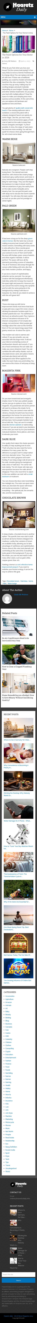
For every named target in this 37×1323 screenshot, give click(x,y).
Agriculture (9, 999)
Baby (7, 1011)
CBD (7, 1036)
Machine (8, 1116)
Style (7, 1156)
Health (7, 1085)
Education (9, 1055)
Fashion (8, 1061)
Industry (8, 1098)
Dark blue (23, 581)
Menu (3, 17)
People (8, 1135)
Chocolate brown (13, 581)
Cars (7, 1030)
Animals (8, 1005)
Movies (8, 1125)
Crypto (7, 1051)
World (7, 1171)
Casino (7, 1033)
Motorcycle (9, 1122)
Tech (7, 1159)
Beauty (8, 1015)
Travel (7, 1165)
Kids (7, 1104)
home (31, 581)
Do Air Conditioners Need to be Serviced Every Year (15, 639)
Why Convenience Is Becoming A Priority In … (17, 1226)
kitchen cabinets (15, 425)
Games (8, 1076)
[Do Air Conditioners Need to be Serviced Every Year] (18, 626)
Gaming (8, 1082)
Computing (9, 1048)
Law (7, 1107)
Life (6, 1110)
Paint (4, 583)
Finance (8, 1064)
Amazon (8, 1002)
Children (8, 1042)
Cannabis (8, 1027)
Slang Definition (11, 1147)
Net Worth (9, 1131)
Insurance (9, 1101)
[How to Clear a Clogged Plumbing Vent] (18, 654)
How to (8, 1095)
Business (8, 1024)
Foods (7, 1070)
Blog (7, 1021)
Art (6, 1008)
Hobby (7, 1088)
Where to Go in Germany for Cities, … (22, 1213)
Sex (6, 1144)
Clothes (8, 1045)
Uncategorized (10, 1168)
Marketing (9, 1119)
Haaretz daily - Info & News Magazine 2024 (18, 1316)
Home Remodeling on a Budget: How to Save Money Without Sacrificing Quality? (18, 697)
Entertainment (10, 1058)
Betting (8, 1018)
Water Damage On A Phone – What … (22, 1251)
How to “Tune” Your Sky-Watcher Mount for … (18, 1263)
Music (7, 1128)
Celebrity (8, 1039)
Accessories (9, 996)
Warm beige (12, 583)
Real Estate (9, 1138)
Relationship (10, 1141)
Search (18, 1280)
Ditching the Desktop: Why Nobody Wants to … (18, 1240)
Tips (7, 1162)
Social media (10, 1150)
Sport (7, 1153)
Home (4, 64)
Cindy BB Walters (10, 61)
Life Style (9, 1113)
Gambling (9, 1073)
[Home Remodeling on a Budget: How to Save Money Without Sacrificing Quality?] (18, 683)
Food (7, 1067)
